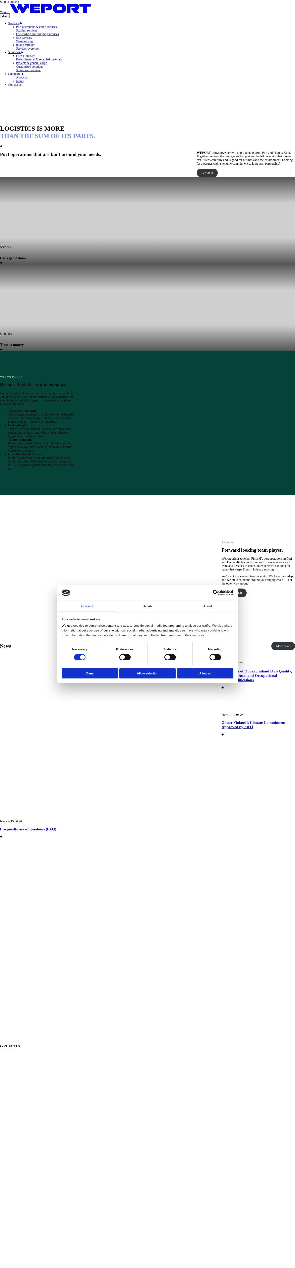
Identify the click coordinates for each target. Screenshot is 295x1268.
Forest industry (25, 55)
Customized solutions (29, 66)
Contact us (14, 84)
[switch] (125, 657)
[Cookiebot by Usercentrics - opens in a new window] (215, 593)
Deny (90, 673)
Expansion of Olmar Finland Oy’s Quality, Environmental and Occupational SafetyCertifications (257, 675)
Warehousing (24, 41)
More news (283, 646)
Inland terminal (25, 45)
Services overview (27, 48)
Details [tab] (148, 606)
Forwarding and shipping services (37, 34)
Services (13, 23)
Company (14, 73)
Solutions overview (28, 70)
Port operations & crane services (36, 27)
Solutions (14, 52)
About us (22, 77)
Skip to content (9, 1)
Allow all (205, 673)
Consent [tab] (87, 606)
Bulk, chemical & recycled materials (39, 59)
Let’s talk (207, 173)
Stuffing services (26, 30)
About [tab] (207, 606)
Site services (24, 37)
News (19, 81)
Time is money (12, 345)
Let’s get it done (13, 258)
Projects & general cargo (31, 63)
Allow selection (147, 673)
